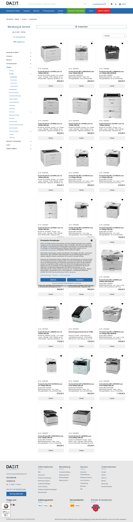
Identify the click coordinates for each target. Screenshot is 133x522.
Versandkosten (85, 519)
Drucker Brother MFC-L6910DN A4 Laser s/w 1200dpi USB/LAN (81, 228)
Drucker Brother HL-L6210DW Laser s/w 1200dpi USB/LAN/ (50, 124)
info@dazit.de (20, 41)
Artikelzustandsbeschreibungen (47, 489)
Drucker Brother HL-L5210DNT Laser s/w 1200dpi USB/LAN (111, 124)
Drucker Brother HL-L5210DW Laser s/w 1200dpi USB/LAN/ (50, 176)
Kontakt (103, 472)
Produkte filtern (83, 27)
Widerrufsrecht (63, 480)
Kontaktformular (21, 489)
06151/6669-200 (20, 37)
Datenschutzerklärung (44, 478)
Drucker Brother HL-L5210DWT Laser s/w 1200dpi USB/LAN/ (50, 228)
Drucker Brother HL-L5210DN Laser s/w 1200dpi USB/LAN (50, 72)
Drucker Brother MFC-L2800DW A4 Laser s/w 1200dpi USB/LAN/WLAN (111, 72)
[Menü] (9, 504)
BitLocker (83, 486)
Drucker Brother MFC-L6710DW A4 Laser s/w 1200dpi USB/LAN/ (111, 228)
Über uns (104, 478)
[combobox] (55, 4)
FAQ (81, 489)
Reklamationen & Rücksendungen (64, 476)
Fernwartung (84, 483)
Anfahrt (103, 475)
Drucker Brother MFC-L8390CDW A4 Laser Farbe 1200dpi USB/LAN (81, 72)
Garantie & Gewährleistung (84, 473)
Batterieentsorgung (44, 480)
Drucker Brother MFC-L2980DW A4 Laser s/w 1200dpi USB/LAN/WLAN (111, 332)
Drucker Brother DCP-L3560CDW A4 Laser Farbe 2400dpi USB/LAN (81, 384)
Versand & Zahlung (64, 472)
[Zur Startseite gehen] (12, 4)
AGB (39, 472)
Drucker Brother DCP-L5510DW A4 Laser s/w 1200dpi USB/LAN (50, 384)
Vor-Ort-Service (84, 480)
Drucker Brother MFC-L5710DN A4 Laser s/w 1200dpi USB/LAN (81, 176)
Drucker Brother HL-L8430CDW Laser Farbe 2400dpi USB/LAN (80, 436)
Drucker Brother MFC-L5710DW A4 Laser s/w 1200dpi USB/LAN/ (111, 176)
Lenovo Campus (42, 486)
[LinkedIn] (14, 505)
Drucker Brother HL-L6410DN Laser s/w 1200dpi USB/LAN (80, 124)
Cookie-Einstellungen (44, 483)
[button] (30, 52)
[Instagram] (11, 505)
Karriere (103, 480)
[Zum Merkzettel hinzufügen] (61, 43)
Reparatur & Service (86, 477)
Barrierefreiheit (42, 492)
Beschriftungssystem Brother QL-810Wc (81, 332)
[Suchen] (85, 4)
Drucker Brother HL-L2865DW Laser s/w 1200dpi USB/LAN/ (50, 332)
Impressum (41, 475)
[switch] (6, 515)
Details (51, 86)
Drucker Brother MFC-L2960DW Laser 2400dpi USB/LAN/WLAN (110, 280)
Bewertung (104, 483)
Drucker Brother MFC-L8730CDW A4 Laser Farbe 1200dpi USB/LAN (50, 436)
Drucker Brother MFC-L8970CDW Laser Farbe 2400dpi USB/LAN (111, 384)
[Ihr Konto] (116, 4)
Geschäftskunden (106, 486)
